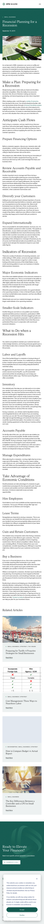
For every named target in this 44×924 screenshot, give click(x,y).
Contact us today (17, 597)
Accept (22, 909)
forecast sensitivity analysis (33, 105)
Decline (22, 915)
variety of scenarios (32, 101)
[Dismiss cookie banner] (37, 879)
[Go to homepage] (10, 4)
